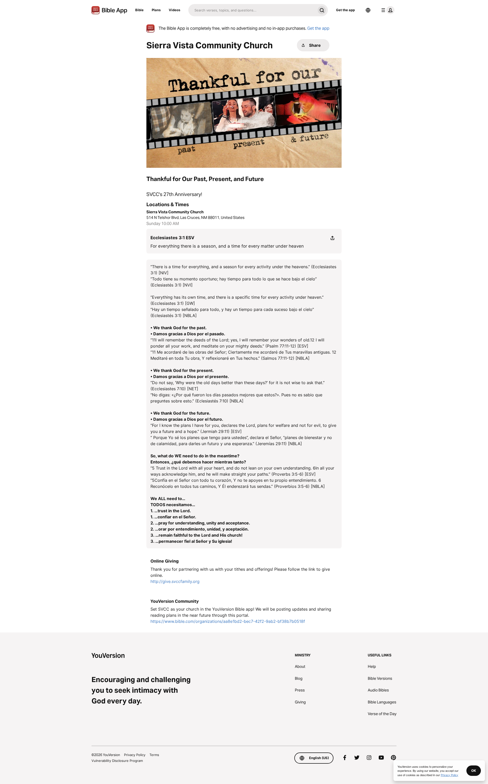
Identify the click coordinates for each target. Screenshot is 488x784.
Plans (156, 10)
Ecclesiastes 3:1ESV (172, 237)
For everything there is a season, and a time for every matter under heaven (227, 246)
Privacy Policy (134, 755)
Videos (174, 10)
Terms (154, 755)
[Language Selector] (368, 10)
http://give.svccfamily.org (175, 581)
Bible (139, 10)
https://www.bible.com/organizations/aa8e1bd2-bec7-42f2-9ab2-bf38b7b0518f (227, 621)
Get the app (345, 10)
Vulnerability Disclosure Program (117, 761)
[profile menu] (386, 10)
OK (473, 770)
